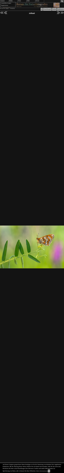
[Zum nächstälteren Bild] (62, 13)
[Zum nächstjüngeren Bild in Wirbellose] (5, 13)
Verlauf (54, 9)
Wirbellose (12, 8)
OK (49, 471)
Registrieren (4, 5)
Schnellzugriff (47, 9)
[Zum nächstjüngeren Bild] (2, 13)
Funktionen (60, 9)
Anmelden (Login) (6, 3)
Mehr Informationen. (42, 471)
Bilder (7, 8)
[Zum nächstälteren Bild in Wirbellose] (58, 13)
